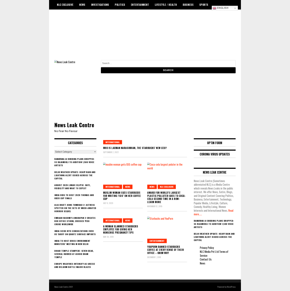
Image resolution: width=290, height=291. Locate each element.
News (82, 4)
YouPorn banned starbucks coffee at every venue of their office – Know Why (165, 250)
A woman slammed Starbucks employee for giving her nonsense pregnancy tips (120, 229)
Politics (120, 4)
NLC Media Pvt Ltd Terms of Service (214, 253)
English (222, 8)
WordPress (231, 286)
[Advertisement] (145, 37)
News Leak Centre (74, 125)
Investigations (100, 4)
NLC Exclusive (65, 4)
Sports (203, 4)
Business (188, 4)
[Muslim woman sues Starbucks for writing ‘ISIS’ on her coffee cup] (123, 176)
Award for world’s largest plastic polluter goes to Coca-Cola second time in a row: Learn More (166, 197)
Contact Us (205, 259)
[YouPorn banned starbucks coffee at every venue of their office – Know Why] (167, 230)
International (112, 142)
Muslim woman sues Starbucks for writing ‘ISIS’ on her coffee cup (122, 196)
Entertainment (140, 4)
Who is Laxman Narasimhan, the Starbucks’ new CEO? (135, 148)
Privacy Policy (207, 248)
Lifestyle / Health (166, 4)
